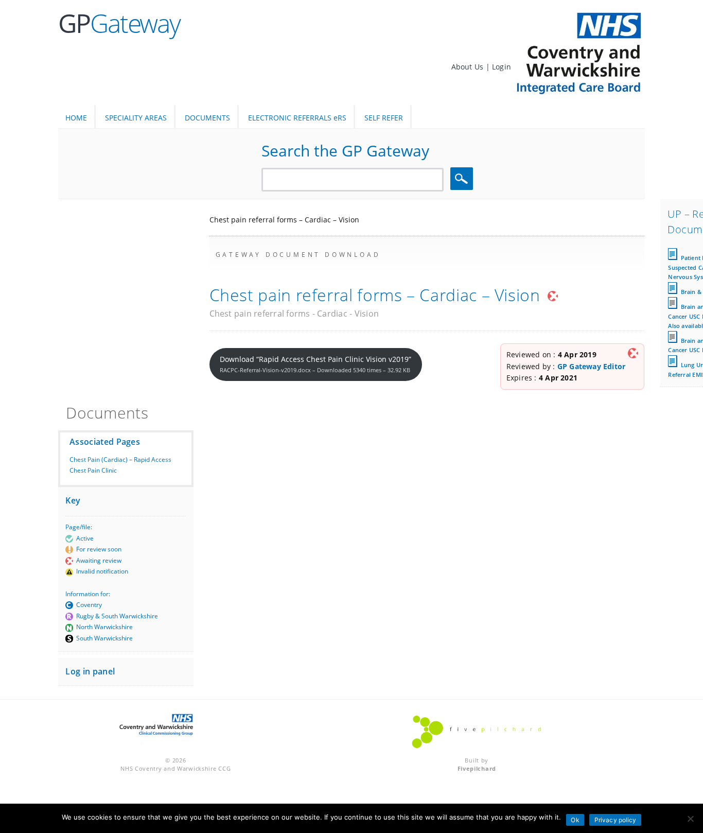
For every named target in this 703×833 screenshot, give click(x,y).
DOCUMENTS (207, 118)
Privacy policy (615, 820)
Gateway (119, 23)
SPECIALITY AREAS (136, 118)
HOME (76, 118)
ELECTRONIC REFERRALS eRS (297, 118)
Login (501, 67)
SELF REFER (383, 118)
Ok (575, 820)
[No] (690, 818)
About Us (468, 67)
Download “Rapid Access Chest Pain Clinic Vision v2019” (315, 364)
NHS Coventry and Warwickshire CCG (175, 768)
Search (463, 179)
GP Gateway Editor (591, 366)
